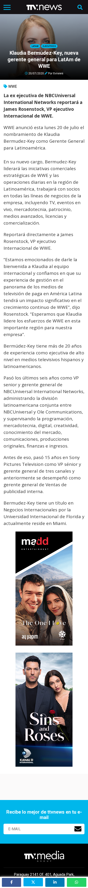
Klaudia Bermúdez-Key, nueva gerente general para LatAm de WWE (44, 59)
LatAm (35, 46)
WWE (12, 86)
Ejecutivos (49, 46)
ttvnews (58, 73)
